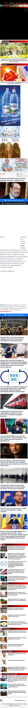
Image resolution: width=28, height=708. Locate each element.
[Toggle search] (26, 9)
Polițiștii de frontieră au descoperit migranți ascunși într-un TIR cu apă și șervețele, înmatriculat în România (13, 487)
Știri (4, 174)
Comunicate (19, 3)
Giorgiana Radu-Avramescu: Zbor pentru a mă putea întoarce (16, 645)
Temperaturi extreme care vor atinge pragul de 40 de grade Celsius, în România (14, 82)
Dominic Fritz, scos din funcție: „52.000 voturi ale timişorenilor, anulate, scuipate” (13, 510)
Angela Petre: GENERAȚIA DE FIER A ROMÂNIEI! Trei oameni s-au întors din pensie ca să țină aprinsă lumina (17, 669)
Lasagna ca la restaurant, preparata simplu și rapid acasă (17, 615)
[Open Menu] (1, 9)
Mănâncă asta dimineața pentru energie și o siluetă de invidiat (16, 608)
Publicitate (11, 3)
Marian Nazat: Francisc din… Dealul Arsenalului (17, 654)
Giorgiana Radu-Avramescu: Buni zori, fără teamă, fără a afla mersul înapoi (17, 631)
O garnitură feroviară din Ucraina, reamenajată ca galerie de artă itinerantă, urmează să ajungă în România (11, 414)
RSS (6, 3)
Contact (25, 3)
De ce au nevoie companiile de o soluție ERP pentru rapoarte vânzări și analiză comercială (17, 685)
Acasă (1, 174)
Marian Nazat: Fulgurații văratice (16, 660)
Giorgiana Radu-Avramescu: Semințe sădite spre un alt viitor (17, 638)
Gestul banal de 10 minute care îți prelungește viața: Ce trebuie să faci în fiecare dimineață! (17, 594)
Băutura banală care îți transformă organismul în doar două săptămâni (17, 600)
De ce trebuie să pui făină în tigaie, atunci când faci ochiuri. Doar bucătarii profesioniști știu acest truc (18, 623)
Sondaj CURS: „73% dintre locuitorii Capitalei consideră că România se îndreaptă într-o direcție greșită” (12, 339)
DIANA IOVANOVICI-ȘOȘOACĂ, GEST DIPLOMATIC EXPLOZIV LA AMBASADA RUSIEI (17, 692)
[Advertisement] (14, 26)
